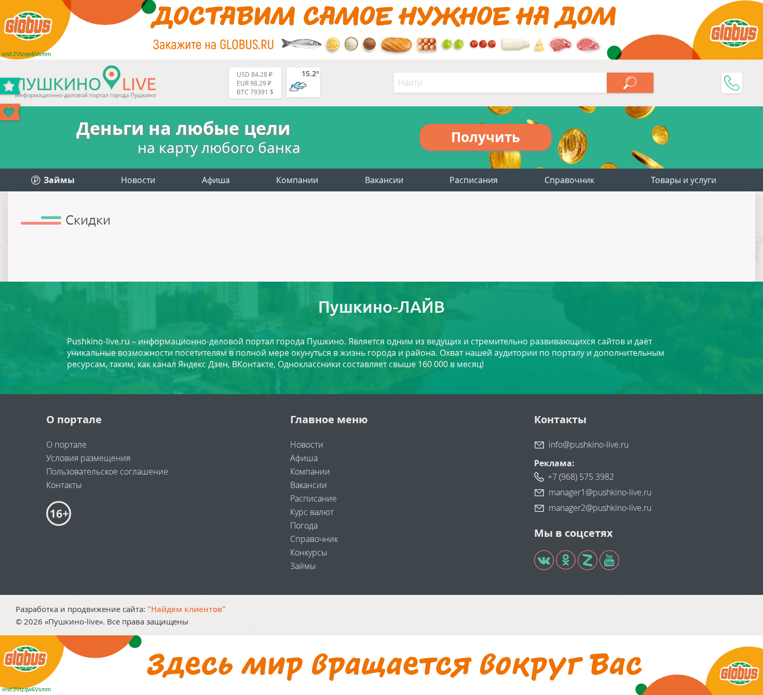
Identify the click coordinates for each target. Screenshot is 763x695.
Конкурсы (309, 552)
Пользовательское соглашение (107, 471)
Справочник (569, 180)
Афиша (216, 180)
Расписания (473, 180)
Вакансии (384, 180)
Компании (297, 180)
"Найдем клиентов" (186, 609)
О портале (66, 444)
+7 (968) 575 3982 (581, 476)
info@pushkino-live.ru (589, 444)
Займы (303, 566)
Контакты (64, 485)
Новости (138, 180)
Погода (304, 525)
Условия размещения (88, 458)
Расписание (313, 498)
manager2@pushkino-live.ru (600, 507)
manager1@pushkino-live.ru (600, 492)
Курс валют (312, 512)
